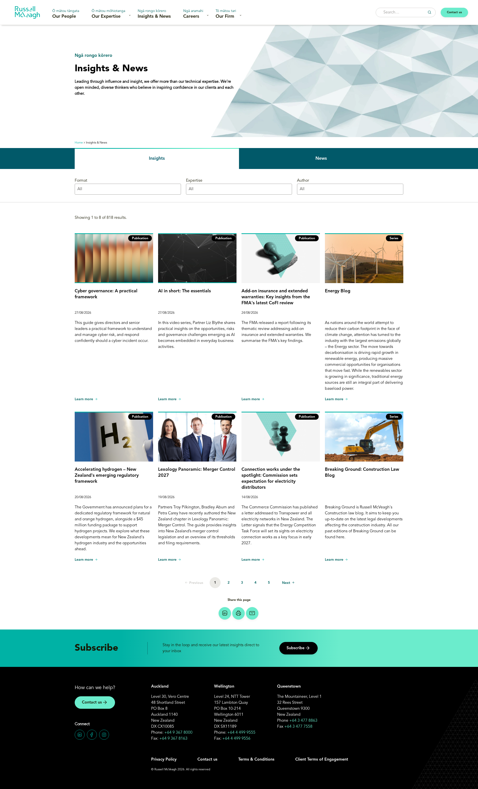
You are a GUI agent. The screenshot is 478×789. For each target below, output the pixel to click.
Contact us (454, 12)
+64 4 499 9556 (236, 739)
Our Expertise (108, 14)
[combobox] (406, 12)
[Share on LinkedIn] (225, 613)
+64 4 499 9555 (241, 733)
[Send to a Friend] (252, 613)
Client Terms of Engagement (321, 760)
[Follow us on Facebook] (92, 735)
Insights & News (154, 14)
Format (81, 181)
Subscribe (295, 648)
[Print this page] (238, 613)
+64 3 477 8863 (303, 721)
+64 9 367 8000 (178, 733)
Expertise (194, 181)
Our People (65, 14)
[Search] (429, 12)
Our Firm (226, 14)
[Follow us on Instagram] (104, 735)
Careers (193, 14)
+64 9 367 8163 (173, 739)
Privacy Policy (164, 760)
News (321, 158)
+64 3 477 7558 (298, 727)
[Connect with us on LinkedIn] (80, 735)
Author (303, 181)
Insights (157, 158)
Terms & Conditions (256, 760)
